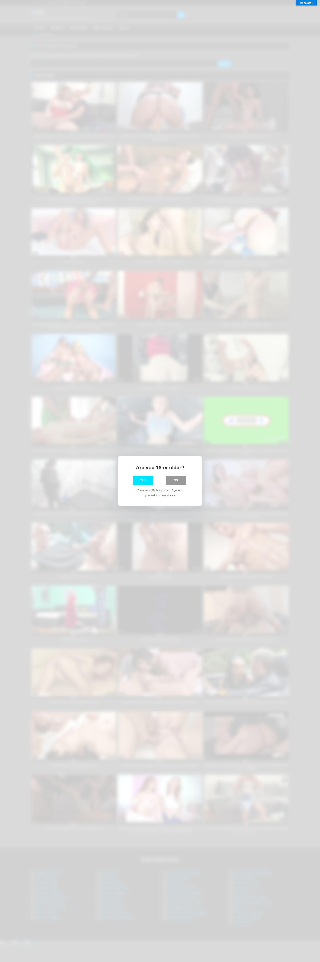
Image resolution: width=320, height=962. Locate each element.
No (176, 480)
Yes (143, 480)
